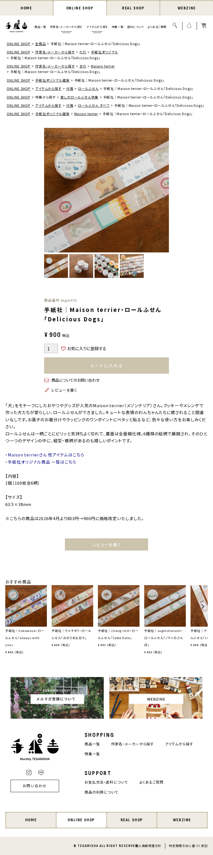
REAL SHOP (133, 8)
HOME (26, 8)
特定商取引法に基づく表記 (188, 845)
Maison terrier (103, 66)
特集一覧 (117, 27)
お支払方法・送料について (106, 782)
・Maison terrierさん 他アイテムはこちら (44, 455)
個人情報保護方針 (148, 845)
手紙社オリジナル (104, 52)
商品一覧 (40, 27)
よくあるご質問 (157, 27)
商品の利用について (101, 792)
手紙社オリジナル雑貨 (52, 80)
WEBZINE (187, 8)
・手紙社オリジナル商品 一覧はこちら (40, 462)
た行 (82, 52)
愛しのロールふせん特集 (79, 97)
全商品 (40, 43)
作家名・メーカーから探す (66, 27)
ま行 (82, 66)
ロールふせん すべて (94, 105)
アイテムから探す (97, 27)
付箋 (69, 88)
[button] (7, 609)
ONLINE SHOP (79, 8)
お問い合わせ (35, 785)
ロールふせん (88, 88)
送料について (135, 27)
